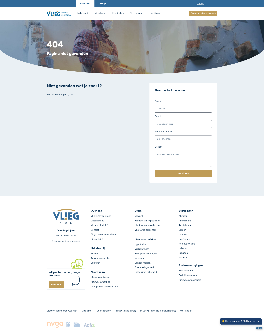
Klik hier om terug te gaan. (60, 94)
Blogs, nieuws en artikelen (104, 234)
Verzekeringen (137, 13)
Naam (158, 101)
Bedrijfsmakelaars (188, 275)
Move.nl (139, 216)
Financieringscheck (144, 267)
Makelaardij (82, 13)
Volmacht (140, 258)
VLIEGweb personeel (145, 230)
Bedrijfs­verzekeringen (146, 254)
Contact (95, 230)
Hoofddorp (184, 239)
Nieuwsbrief (97, 239)
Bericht (158, 147)
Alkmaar (183, 216)
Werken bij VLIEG (99, 225)
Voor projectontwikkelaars (104, 287)
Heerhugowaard (187, 244)
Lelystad (183, 248)
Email (158, 116)
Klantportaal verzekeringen (148, 225)
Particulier (85, 3)
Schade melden (143, 263)
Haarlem (183, 234)
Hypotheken (118, 13)
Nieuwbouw (100, 13)
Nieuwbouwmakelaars (190, 280)
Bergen (182, 230)
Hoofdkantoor (186, 271)
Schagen (183, 253)
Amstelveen (185, 225)
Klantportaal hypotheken (147, 221)
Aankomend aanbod (101, 258)
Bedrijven (95, 263)
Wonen (94, 254)
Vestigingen (156, 13)
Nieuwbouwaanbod (100, 282)
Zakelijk (102, 3)
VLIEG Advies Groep (101, 216)
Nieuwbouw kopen (100, 277)
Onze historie (97, 221)
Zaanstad (183, 257)
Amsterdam (185, 221)
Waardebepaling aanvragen (203, 13)
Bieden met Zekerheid (146, 272)
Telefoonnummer (163, 132)
